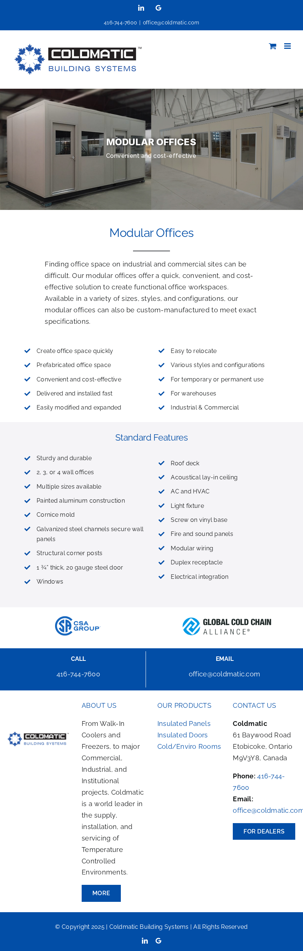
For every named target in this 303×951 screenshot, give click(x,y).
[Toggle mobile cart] (272, 46)
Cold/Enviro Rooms (189, 746)
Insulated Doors (182, 735)
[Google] (158, 941)
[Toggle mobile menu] (288, 46)
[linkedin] (145, 941)
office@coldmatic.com (171, 23)
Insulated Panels (184, 723)
